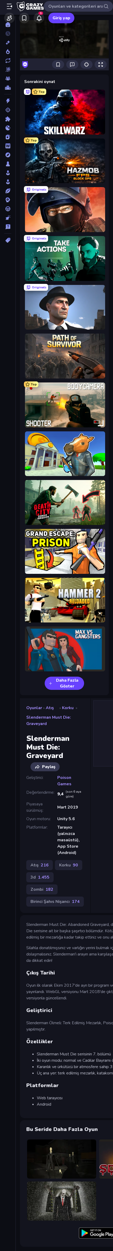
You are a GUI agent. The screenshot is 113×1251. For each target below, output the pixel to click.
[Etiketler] (8, 240)
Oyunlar (34, 708)
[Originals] (8, 69)
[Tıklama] (8, 217)
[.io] (8, 127)
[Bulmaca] (8, 118)
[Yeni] (8, 42)
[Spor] (8, 190)
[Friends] (9, 18)
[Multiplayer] (8, 78)
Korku (68, 708)
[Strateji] (8, 199)
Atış (50, 708)
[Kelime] (8, 145)
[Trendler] (8, 51)
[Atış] (8, 109)
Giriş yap (61, 18)
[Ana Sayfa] (8, 24)
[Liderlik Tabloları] (8, 87)
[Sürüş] (8, 208)
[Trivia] (8, 226)
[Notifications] (39, 18)
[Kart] (8, 136)
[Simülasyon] (8, 181)
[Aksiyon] (8, 100)
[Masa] (8, 163)
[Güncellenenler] (8, 60)
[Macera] (8, 154)
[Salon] (8, 172)
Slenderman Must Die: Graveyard (48, 720)
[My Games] (24, 18)
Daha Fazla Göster (67, 683)
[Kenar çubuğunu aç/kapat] (9, 6)
